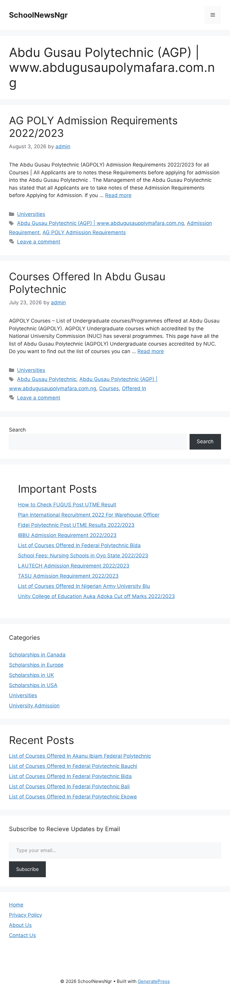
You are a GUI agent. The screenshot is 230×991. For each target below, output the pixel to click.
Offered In (134, 388)
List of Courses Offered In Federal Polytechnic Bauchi (73, 766)
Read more (118, 195)
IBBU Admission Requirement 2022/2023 (67, 535)
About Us (20, 925)
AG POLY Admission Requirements (84, 232)
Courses (109, 388)
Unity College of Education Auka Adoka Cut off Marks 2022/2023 (96, 596)
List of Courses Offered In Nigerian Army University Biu (84, 586)
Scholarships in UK (31, 675)
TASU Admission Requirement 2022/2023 (68, 576)
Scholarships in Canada (37, 655)
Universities (31, 214)
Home (16, 905)
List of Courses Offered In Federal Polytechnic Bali (69, 786)
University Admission (34, 706)
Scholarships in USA (33, 685)
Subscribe (27, 869)
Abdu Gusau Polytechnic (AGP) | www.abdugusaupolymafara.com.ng (100, 223)
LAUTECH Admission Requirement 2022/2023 (73, 566)
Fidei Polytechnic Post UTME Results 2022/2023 (76, 525)
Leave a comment (38, 242)
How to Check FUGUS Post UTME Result (67, 505)
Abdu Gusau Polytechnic (46, 379)
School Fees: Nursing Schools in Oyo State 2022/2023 (83, 556)
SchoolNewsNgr (38, 14)
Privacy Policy (25, 915)
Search (17, 430)
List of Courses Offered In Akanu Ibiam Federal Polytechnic (80, 756)
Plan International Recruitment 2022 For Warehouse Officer (88, 515)
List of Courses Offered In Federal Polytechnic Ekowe (73, 797)
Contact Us (22, 935)
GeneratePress (154, 981)
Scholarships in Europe (36, 665)
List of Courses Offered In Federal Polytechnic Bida (79, 545)
